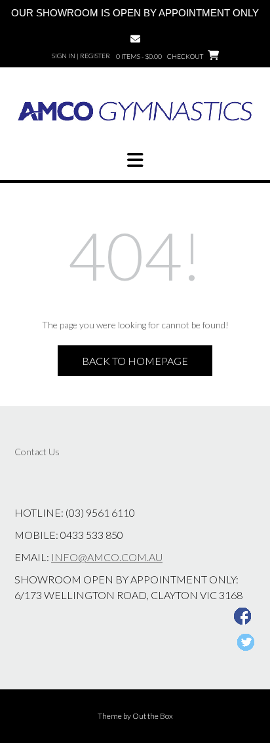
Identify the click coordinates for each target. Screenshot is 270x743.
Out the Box (152, 716)
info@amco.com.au (107, 557)
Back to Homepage (135, 360)
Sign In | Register (81, 56)
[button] (135, 160)
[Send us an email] (135, 39)
